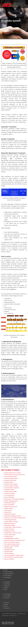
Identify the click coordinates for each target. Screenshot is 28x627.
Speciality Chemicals (9, 549)
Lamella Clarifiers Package (11, 521)
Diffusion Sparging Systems (11, 501)
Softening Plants (8, 548)
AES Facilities (7, 594)
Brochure (6, 598)
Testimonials (7, 577)
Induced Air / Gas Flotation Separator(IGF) (14, 518)
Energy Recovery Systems (10, 506)
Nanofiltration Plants (9, 531)
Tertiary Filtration (8, 551)
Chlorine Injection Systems (11, 484)
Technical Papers (8, 571)
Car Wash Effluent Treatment (11, 488)
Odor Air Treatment (9, 529)
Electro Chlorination (9, 497)
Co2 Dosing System (9, 495)
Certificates (7, 584)
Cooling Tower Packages (10, 491)
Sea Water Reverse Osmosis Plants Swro (14, 474)
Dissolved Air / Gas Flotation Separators (14, 499)
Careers (6, 587)
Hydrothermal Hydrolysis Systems (12, 516)
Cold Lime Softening (9, 493)
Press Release (7, 575)
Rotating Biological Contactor (11, 538)
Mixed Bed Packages (9, 525)
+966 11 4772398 (22, 1)
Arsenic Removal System (10, 476)
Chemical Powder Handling (11, 486)
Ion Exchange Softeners (10, 519)
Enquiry (6, 604)
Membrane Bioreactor (9, 523)
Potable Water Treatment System (12, 527)
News (5, 589)
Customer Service (8, 573)
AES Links (6, 602)
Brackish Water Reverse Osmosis (12, 473)
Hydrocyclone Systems (10, 514)
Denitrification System (9, 503)
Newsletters (7, 582)
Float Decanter (8, 510)
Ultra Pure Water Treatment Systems (13, 557)
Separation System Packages (11, 546)
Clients (6, 606)
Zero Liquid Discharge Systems (12, 544)
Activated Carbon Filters (10, 480)
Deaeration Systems (9, 489)
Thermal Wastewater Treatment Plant (13, 555)
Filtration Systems (8, 508)
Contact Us (7, 608)
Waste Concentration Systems (12, 542)
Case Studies (7, 596)
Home (5, 570)
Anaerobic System (8, 482)
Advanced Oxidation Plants (11, 478)
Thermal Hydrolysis (9, 553)
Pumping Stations (8, 536)
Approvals (6, 585)
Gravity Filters (7, 512)
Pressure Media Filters (9, 534)
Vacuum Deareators (9, 559)
